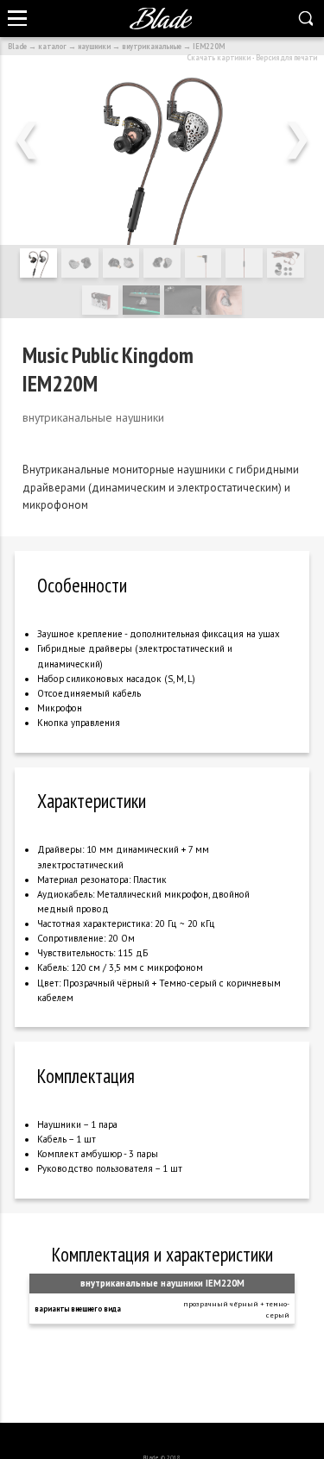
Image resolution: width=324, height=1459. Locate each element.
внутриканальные (151, 46)
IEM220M (209, 46)
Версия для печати (286, 57)
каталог (52, 46)
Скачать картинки (219, 57)
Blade (17, 46)
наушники (94, 46)
